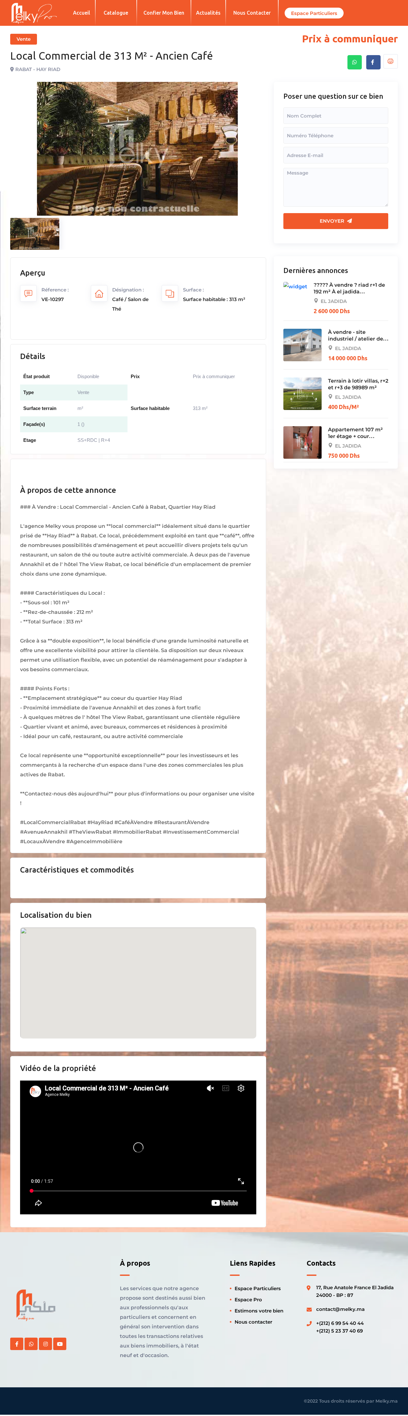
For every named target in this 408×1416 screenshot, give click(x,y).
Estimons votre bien (259, 1311)
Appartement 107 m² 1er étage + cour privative (355, 436)
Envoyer (333, 221)
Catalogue (116, 13)
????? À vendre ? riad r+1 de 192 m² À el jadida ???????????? (349, 291)
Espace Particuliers (258, 1288)
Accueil (81, 13)
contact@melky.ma (340, 1309)
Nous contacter (252, 13)
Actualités (208, 13)
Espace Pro (248, 1300)
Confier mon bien (163, 13)
